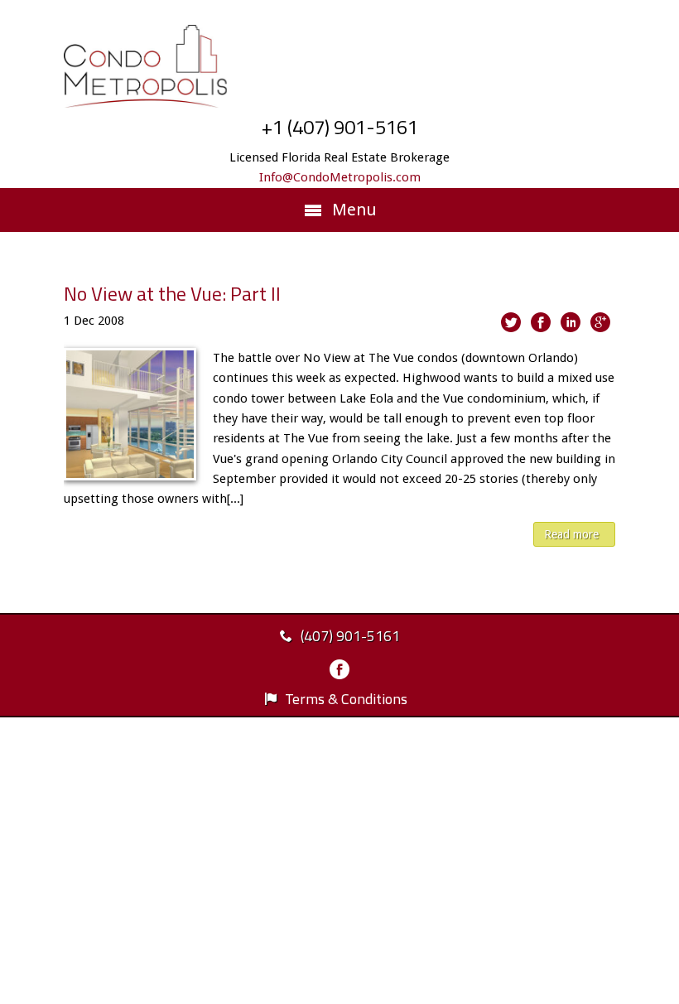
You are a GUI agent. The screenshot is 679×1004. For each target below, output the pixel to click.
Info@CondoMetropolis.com (340, 177)
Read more (571, 534)
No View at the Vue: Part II (172, 293)
